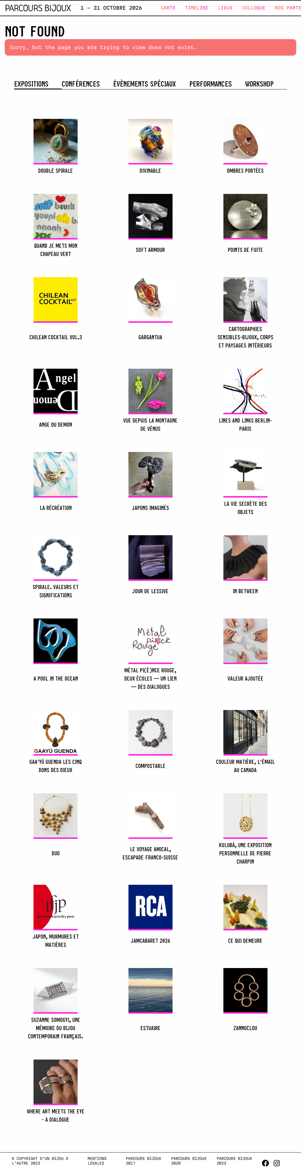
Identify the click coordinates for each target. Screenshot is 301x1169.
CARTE (168, 7)
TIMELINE (196, 7)
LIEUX (225, 7)
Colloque (253, 7)
